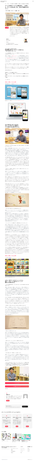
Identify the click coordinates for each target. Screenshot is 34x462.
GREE (12, 10)
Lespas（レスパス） (14, 55)
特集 (18, 10)
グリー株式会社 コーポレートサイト (17, 386)
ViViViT (28, 448)
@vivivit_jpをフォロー (25, 406)
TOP (5, 3)
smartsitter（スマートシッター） (11, 58)
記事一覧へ (8, 400)
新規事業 (16, 10)
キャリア (22, 451)
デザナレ (29, 451)
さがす (17, 426)
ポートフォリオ (22, 448)
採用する (27, 426)
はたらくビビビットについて (14, 448)
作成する (7, 426)
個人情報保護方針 (13, 451)
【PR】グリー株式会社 (8, 10)
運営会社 (12, 452)
